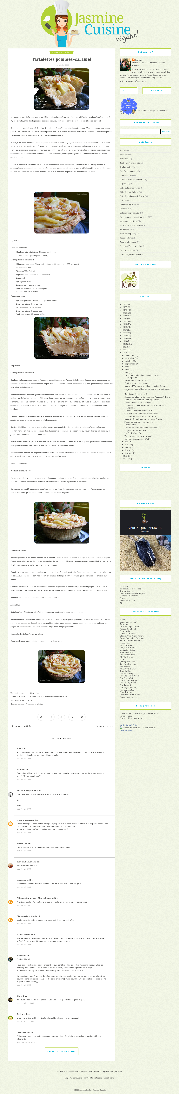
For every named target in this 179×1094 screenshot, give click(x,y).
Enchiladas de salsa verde (136, 394)
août (127, 366)
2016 (125, 332)
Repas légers (126, 238)
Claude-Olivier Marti (26, 916)
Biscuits (123, 154)
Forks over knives (128, 633)
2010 (125, 349)
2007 (125, 458)
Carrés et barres (127, 171)
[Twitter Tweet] (40, 717)
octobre (129, 361)
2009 (125, 352)
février (128, 450)
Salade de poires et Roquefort (138, 422)
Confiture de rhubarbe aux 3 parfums (141, 399)
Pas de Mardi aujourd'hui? (136, 380)
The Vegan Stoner (128, 690)
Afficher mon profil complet (133, 81)
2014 (125, 338)
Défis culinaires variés (130, 188)
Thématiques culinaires (130, 254)
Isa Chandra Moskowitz (131, 640)
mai (127, 441)
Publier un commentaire (61, 1051)
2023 (125, 313)
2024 (125, 310)
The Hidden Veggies (129, 680)
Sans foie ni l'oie (127, 600)
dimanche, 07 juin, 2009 (26, 1042)
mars (127, 447)
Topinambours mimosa (135, 430)
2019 (125, 324)
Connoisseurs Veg (128, 622)
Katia (21, 121)
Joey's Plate (125, 643)
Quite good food (127, 661)
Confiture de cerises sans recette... (140, 383)
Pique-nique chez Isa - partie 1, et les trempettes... (141, 376)
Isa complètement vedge (131, 588)
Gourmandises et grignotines (133, 217)
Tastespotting (126, 673)
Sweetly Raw (125, 671)
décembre (130, 355)
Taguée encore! (131, 424)
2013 (125, 341)
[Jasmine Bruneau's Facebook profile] (137, 727)
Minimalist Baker (127, 650)
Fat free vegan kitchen (130, 626)
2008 (125, 456)
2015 (125, 335)
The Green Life (127, 678)
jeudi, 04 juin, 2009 (24, 759)
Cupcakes (124, 183)
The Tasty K (125, 685)
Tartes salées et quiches (131, 246)
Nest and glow (126, 652)
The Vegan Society (128, 687)
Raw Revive (125, 666)
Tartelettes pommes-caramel (138, 436)
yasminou (21, 880)
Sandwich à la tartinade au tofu (138, 410)
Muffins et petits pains (130, 225)
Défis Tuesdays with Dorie (132, 196)
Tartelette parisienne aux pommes (140, 427)
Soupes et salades (128, 242)
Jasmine (21, 955)
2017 (125, 330)
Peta (122, 659)
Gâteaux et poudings (129, 213)
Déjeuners (124, 200)
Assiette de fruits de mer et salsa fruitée (143, 419)
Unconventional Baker (130, 694)
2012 (125, 344)
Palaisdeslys (23, 1032)
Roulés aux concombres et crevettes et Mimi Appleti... (145, 406)
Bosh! (122, 619)
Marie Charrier (23, 934)
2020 (125, 321)
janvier (128, 453)
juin (127, 372)
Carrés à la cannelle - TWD (137, 439)
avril (127, 444)
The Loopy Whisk (128, 682)
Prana (122, 598)
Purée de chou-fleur (133, 433)
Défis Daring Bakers (129, 192)
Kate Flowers (126, 645)
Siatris (111, 1078)
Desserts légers (127, 204)
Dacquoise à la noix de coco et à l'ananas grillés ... (147, 397)
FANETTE (21, 843)
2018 (125, 327)
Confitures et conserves (131, 179)
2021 (125, 318)
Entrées (123, 208)
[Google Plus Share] (61, 717)
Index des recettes (128, 221)
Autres (123, 150)
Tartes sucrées (61, 53)
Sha (18, 996)
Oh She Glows (126, 657)
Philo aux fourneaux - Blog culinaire (34, 898)
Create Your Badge (126, 730)
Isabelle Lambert (25, 820)
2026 (125, 304)
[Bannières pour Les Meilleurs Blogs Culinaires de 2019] (145, 112)
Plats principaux (127, 233)
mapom (20, 769)
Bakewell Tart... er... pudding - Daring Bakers (145, 386)
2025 (125, 307)
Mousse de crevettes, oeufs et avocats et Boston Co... (147, 390)
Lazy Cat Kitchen (128, 647)
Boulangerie (125, 167)
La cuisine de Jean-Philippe (132, 593)
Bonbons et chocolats (130, 163)
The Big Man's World (129, 675)
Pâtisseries (125, 229)
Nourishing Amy (127, 654)
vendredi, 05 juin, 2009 (25, 1003)
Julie (19, 748)
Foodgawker (125, 631)
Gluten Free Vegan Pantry (132, 636)
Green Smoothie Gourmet (132, 638)
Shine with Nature (128, 669)
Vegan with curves (128, 697)
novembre (130, 358)
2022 (125, 315)
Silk (121, 603)
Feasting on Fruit (128, 629)
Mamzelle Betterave (129, 595)
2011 (125, 347)
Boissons (124, 158)
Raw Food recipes (128, 664)
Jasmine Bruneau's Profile (128, 725)
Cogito (90, 1078)
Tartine (20, 1014)
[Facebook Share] (51, 717)
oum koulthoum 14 (26, 862)
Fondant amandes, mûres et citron (140, 416)
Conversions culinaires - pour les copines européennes (139, 714)
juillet (128, 369)
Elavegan (124, 624)
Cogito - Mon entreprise (131, 718)
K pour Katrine (127, 591)
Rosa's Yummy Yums (26, 790)
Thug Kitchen (126, 692)
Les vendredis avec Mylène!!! (137, 402)
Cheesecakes (126, 175)
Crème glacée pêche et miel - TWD (141, 413)
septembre (130, 364)
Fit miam (124, 586)
